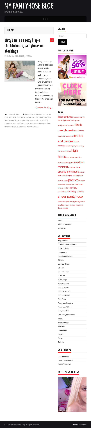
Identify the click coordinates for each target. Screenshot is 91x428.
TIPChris (29, 56)
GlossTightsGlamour (65, 256)
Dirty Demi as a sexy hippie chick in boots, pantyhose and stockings (24, 46)
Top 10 (60, 334)
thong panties (63, 208)
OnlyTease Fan (63, 356)
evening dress (62, 151)
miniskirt (45, 120)
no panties (71, 167)
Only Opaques (63, 287)
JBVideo (61, 260)
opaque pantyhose (68, 171)
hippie (17, 120)
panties (73, 180)
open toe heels (63, 175)
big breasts (38, 114)
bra (50, 114)
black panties (69, 125)
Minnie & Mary (63, 272)
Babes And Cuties (64, 364)
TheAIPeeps (62, 330)
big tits (45, 114)
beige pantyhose (65, 117)
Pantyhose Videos (64, 307)
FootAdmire (62, 252)
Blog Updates (63, 240)
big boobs (29, 114)
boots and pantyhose (66, 136)
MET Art (61, 268)
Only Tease (62, 299)
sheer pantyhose (45, 123)
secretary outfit (63, 188)
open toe (82, 172)
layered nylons (35, 120)
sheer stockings (10, 126)
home (60, 220)
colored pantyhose (24, 117)
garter (11, 120)
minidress (78, 162)
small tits (61, 205)
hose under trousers (72, 157)
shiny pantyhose (76, 201)
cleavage (12, 117)
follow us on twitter (65, 224)
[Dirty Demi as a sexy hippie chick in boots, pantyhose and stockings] (20, 71)
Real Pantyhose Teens (66, 315)
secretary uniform (75, 191)
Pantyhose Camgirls (65, 303)
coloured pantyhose (39, 117)
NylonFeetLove (63, 283)
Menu (45, 19)
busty (6, 117)
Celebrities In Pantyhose (67, 244)
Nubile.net (61, 276)
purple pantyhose (31, 123)
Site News (61, 326)
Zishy (60, 338)
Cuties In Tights (63, 248)
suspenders (21, 126)
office (78, 167)
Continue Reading (44, 108)
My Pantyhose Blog (29, 6)
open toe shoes (63, 181)
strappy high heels (70, 205)
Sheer (60, 319)
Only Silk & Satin (64, 295)
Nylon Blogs (62, 280)
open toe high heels (75, 175)
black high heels (64, 120)
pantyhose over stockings (14, 123)
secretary (79, 184)
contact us (62, 228)
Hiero (75, 425)
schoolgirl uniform (70, 184)
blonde (76, 130)
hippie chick (24, 120)
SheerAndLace (63, 322)
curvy (82, 146)
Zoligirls (61, 342)
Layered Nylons (13, 114)
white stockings (32, 126)
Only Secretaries (64, 291)
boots (82, 131)
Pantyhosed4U (63, 311)
